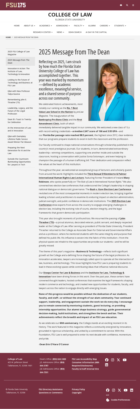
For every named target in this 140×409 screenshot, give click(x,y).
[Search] (127, 5)
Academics (45, 25)
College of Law (70, 14)
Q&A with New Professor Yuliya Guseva (19, 92)
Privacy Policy (78, 389)
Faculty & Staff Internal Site (85, 369)
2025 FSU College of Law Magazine (19, 53)
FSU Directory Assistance (51, 389)
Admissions (62, 25)
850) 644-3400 (59, 359)
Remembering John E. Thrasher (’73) (17, 101)
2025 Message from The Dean (18, 61)
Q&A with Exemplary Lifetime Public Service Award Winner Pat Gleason (19, 139)
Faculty (78, 25)
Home (17, 25)
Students (119, 25)
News (60, 32)
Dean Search (74, 32)
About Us (29, 25)
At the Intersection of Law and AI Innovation (19, 129)
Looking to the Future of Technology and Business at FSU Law (20, 82)
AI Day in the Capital (96, 32)
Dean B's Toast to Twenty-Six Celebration (20, 120)
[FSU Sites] (133, 5)
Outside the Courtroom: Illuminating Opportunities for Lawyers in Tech (19, 162)
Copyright (77, 392)
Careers (104, 25)
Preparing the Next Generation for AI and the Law (19, 150)
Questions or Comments (50, 392)
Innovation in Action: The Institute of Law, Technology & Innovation (19, 71)
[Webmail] (121, 5)
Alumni (92, 25)
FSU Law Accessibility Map (84, 359)
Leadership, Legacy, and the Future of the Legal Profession (20, 111)
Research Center (42, 32)
